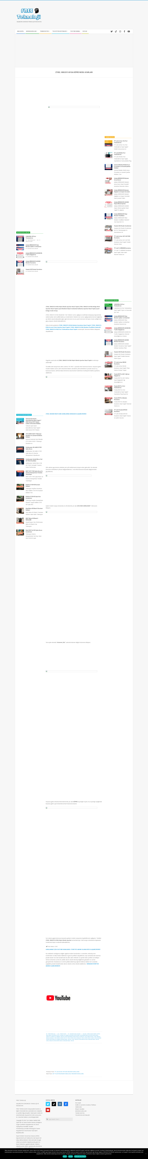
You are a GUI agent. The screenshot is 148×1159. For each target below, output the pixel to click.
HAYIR (70, 1156)
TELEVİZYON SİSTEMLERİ (20, 419)
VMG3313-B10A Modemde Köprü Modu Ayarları (72, 1036)
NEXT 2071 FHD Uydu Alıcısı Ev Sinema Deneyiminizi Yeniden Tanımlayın (34, 473)
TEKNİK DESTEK (107, 141)
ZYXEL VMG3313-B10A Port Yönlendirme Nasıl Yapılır (61, 329)
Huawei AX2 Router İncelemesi (122, 226)
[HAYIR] (146, 1153)
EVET (64, 1156)
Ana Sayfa (78, 1103)
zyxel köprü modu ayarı (87, 1038)
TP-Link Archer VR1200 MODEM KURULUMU (66, 1071)
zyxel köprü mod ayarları (74, 1038)
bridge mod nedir (91, 1034)
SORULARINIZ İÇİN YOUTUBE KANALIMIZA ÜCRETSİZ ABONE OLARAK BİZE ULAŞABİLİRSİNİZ (73, 949)
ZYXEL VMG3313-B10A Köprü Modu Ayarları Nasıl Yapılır (60, 1040)
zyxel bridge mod (88, 1036)
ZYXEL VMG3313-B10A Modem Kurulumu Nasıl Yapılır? (75, 325)
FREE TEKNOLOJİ (21, 1100)
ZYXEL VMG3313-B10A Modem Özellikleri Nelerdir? (86, 327)
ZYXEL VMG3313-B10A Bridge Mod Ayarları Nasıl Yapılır (85, 1039)
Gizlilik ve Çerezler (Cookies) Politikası (85, 1105)
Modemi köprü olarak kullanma (60, 1035)
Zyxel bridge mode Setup (60, 1038)
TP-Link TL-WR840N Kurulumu (122, 248)
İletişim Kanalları (79, 1109)
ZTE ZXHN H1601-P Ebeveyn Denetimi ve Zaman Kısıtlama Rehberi (34, 435)
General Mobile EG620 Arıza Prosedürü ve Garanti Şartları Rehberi (122, 166)
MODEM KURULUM (80, 1111)
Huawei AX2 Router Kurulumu (34, 269)
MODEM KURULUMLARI (75, 1034)
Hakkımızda (78, 1107)
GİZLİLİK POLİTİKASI (80, 1156)
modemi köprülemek (74, 1035)
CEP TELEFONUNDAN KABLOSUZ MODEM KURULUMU (68, 1073)
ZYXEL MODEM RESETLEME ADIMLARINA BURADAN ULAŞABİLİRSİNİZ (66, 414)
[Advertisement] (103, 15)
